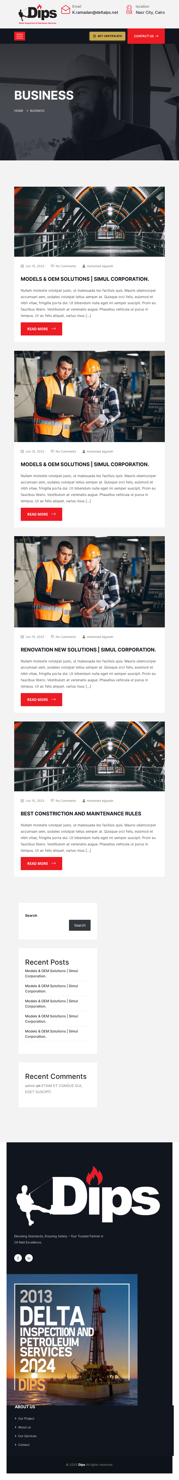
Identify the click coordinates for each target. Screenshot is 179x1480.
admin (30, 1085)
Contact (23, 1445)
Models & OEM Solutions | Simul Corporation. (85, 279)
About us (24, 1427)
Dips (81, 1464)
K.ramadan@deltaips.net (95, 12)
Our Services (27, 1436)
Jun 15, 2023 (35, 266)
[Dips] (37, 14)
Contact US (144, 36)
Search (31, 915)
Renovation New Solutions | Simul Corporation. (88, 650)
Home (19, 111)
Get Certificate (110, 36)
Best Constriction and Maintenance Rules (81, 814)
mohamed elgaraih (100, 266)
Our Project (26, 1418)
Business (37, 111)
